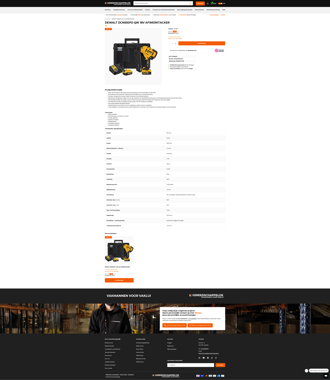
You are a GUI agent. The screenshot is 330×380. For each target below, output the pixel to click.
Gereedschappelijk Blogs (142, 342)
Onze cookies (108, 368)
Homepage (107, 19)
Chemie (147, 9)
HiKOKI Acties (139, 355)
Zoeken (190, 3)
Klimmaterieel (199, 9)
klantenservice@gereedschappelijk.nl (209, 353)
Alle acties (200, 3)
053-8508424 (193, 318)
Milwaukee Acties (141, 358)
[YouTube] (204, 358)
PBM (223, 9)
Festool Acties (140, 352)
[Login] (207, 3)
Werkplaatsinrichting (213, 9)
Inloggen (169, 342)
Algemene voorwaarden (112, 374)
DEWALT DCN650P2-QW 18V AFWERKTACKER (117, 267)
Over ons (107, 358)
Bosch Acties (139, 349)
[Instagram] (199, 358)
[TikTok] (212, 358)
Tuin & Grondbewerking (135, 9)
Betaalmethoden (109, 346)
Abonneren (220, 365)
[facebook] (208, 358)
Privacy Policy (123, 374)
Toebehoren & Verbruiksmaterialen (163, 9)
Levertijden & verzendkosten (112, 349)
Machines (108, 9)
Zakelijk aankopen (110, 362)
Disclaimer (131, 374)
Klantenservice (109, 342)
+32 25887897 (205, 349)
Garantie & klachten (110, 352)
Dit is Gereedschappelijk (112, 339)
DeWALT (176, 28)
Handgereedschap (119, 9)
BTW (222, 3)
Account (170, 339)
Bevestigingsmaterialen (184, 9)
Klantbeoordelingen (110, 365)
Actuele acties (140, 339)
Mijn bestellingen (171, 349)
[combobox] (163, 3)
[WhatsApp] (216, 358)
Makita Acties (140, 346)
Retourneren (108, 355)
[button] (176, 43)
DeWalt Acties (140, 362)
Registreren (170, 346)
